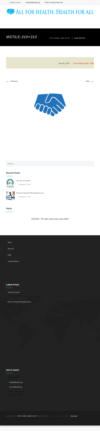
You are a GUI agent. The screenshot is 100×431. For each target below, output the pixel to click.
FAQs (9, 255)
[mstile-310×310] (50, 107)
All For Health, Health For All (27, 416)
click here (73, 416)
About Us (11, 249)
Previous (12, 81)
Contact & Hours (13, 261)
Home (10, 242)
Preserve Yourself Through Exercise (30, 193)
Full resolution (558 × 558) (83, 63)
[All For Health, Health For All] (50, 12)
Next (90, 81)
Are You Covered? (23, 181)
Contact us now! (15, 2)
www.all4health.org (15, 387)
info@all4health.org (16, 382)
